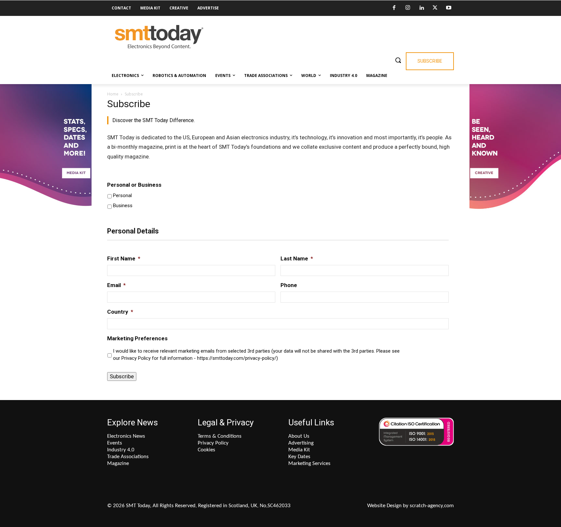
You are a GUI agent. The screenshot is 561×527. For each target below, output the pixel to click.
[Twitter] (435, 8)
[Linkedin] (421, 8)
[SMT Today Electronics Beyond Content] (159, 37)
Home (112, 94)
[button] (398, 60)
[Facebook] (394, 8)
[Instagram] (408, 8)
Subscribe (122, 376)
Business (122, 205)
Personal (122, 195)
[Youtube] (448, 8)
